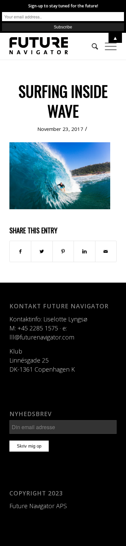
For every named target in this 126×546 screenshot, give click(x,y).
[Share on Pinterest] (63, 251)
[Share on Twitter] (41, 251)
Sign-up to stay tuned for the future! (63, 6)
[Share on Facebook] (20, 251)
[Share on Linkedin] (84, 251)
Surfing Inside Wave (63, 101)
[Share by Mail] (105, 251)
